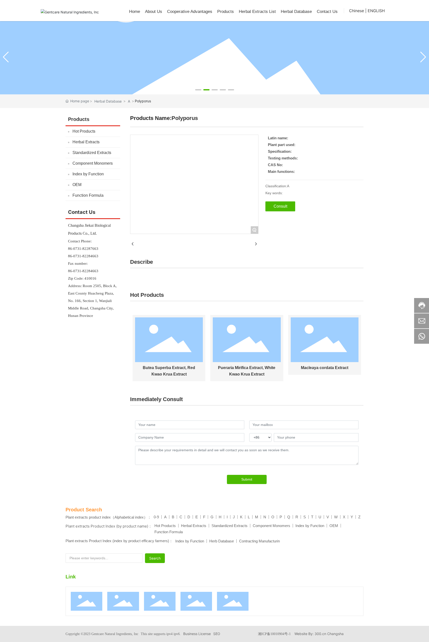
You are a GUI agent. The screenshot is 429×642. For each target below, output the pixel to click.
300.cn (320, 634)
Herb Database (221, 541)
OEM (76, 185)
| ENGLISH (375, 10)
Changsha (335, 634)
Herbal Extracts (86, 142)
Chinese (356, 10)
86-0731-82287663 (83, 249)
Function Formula (88, 195)
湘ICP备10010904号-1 (274, 634)
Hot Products (83, 131)
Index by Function (88, 174)
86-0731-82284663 (83, 256)
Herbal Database (108, 101)
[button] (198, 89)
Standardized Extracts (91, 153)
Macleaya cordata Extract (324, 368)
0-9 (156, 517)
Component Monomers (92, 163)
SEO (216, 634)
